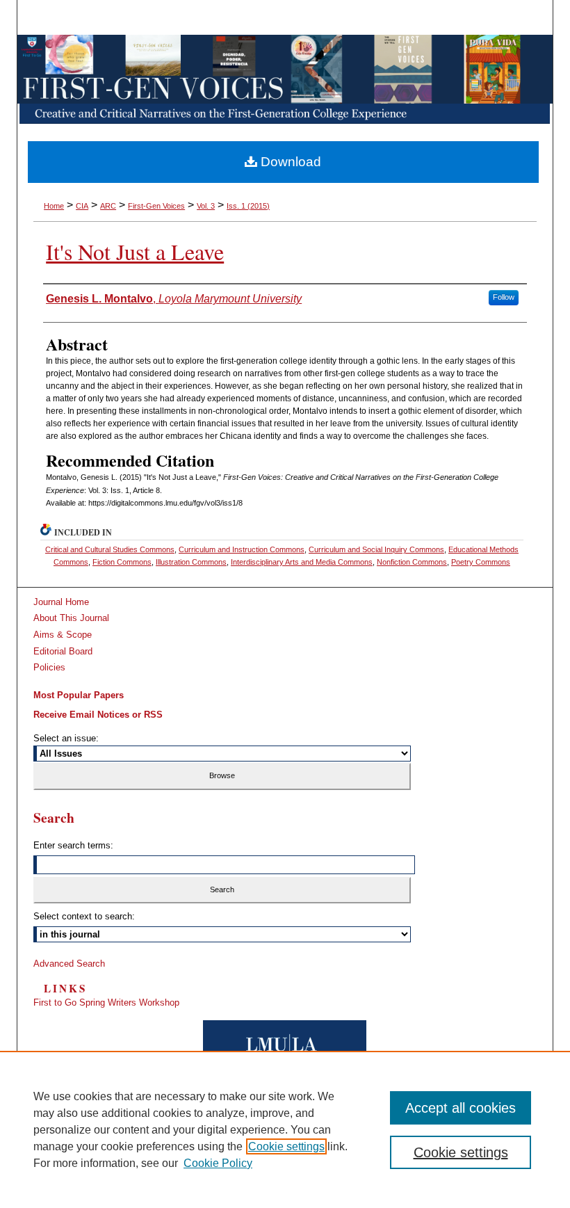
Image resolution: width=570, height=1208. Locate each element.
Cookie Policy (218, 1163)
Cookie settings (286, 1146)
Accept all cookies (460, 1108)
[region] (285, 1129)
